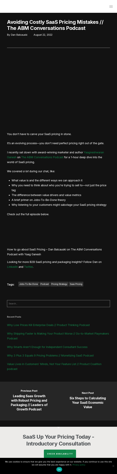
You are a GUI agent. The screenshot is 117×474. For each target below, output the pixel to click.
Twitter (28, 266)
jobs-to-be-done (28, 284)
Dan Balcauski (19, 34)
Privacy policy (79, 464)
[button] (111, 6)
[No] (113, 465)
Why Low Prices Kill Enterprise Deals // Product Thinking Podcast (48, 325)
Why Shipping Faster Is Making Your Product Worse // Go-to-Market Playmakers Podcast (58, 336)
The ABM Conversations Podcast (42, 157)
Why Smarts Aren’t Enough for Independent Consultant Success (47, 347)
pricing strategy (59, 284)
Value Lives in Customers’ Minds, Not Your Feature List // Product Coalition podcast (54, 366)
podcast (45, 284)
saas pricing (76, 284)
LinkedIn (12, 266)
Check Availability (60, 454)
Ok (59, 469)
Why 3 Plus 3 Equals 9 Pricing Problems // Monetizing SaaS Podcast (50, 355)
